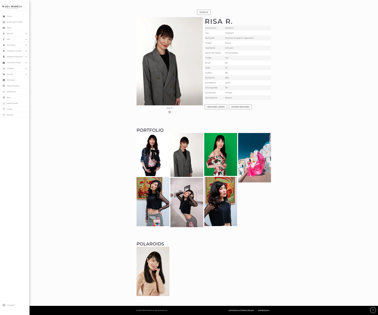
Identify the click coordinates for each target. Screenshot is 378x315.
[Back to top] (373, 310)
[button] (14, 33)
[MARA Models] (12, 7)
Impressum (263, 310)
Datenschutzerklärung (241, 310)
